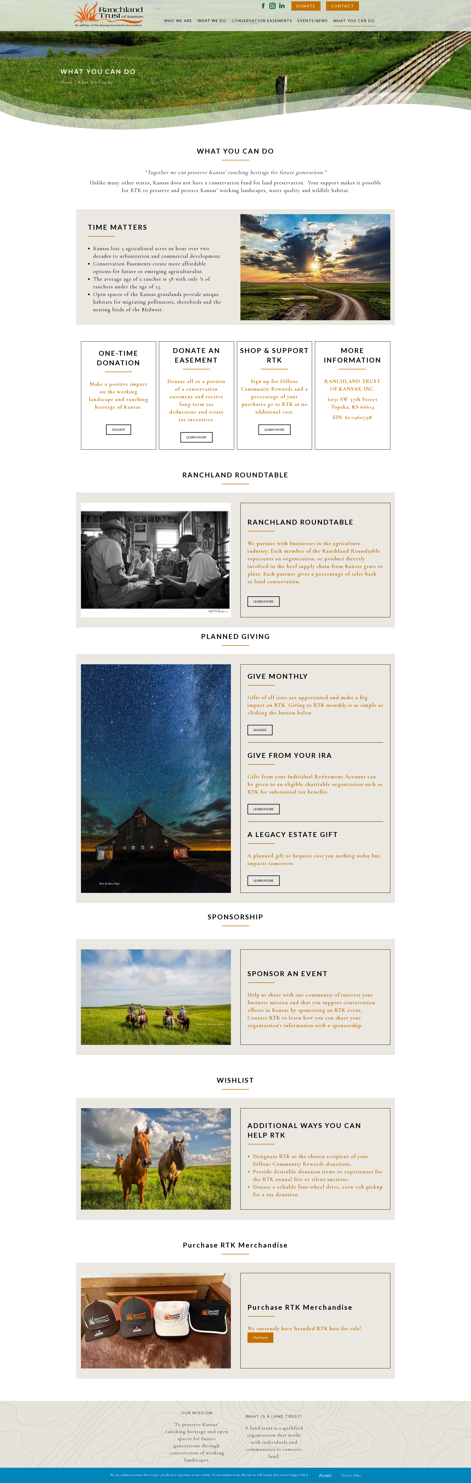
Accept (325, 1475)
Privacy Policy (351, 1475)
